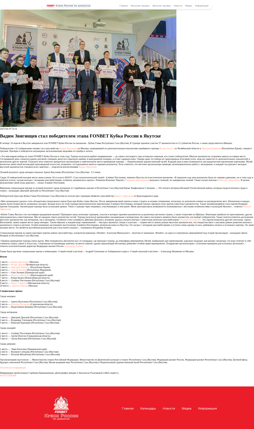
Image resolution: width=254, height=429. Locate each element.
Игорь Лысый (18, 264)
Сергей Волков (18, 270)
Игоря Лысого (167, 148)
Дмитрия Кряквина (211, 148)
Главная (124, 5)
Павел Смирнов (19, 283)
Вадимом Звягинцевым (137, 180)
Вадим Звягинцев (68, 148)
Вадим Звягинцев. (88, 167)
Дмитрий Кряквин (20, 267)
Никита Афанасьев (124, 196)
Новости (178, 5)
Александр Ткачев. (73, 246)
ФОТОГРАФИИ (8, 375)
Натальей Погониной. (190, 219)
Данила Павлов (20, 285)
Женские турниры (161, 5)
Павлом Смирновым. (229, 180)
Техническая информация (13, 367)
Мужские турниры (140, 5)
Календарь (148, 408)
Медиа (188, 5)
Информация (201, 5)
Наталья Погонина (20, 304)
